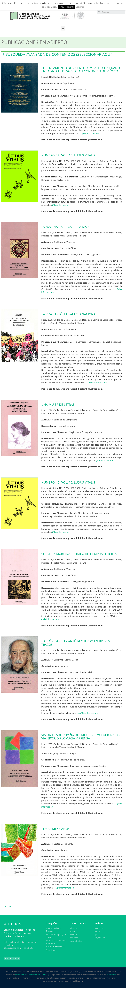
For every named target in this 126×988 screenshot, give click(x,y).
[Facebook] (7, 958)
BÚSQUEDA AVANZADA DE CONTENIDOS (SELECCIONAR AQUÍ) (57, 54)
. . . (80, 133)
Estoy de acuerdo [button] (67, 7)
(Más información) (90, 133)
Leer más (80, 7)
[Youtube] (13, 958)
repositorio (111, 974)
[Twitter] (5, 958)
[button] (63, 28)
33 (9, 906)
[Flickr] (18, 958)
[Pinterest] (16, 958)
